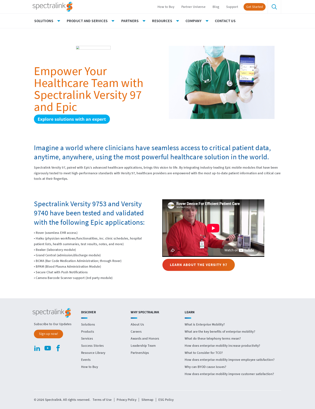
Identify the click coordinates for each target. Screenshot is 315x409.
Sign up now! (48, 334)
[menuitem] (165, 7)
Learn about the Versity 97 (199, 264)
